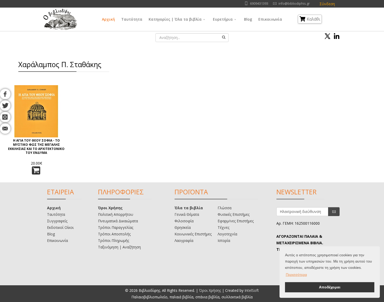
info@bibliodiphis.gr (294, 3)
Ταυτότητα (131, 19)
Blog (248, 19)
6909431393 (259, 3)
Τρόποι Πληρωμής (113, 240)
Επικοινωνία (270, 19)
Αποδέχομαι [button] (329, 287)
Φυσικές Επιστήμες (233, 214)
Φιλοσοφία (184, 220)
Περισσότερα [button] (296, 274)
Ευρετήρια (223, 19)
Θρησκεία (182, 227)
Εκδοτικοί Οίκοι (60, 227)
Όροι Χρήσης (110, 207)
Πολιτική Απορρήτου (115, 214)
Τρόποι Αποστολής (114, 233)
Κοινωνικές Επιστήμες (193, 233)
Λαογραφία (183, 240)
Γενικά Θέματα (186, 214)
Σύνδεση (327, 3)
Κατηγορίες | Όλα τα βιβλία (175, 19)
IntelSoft (252, 290)
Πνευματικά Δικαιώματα (118, 220)
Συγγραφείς (57, 220)
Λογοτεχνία (227, 233)
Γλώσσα (224, 207)
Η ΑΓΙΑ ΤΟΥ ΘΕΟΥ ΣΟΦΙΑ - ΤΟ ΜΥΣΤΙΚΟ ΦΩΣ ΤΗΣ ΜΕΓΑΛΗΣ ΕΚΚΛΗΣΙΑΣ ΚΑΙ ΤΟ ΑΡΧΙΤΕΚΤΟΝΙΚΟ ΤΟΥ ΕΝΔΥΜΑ (36, 146)
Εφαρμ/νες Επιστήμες (236, 220)
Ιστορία (224, 240)
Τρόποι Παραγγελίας (115, 227)
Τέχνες (223, 227)
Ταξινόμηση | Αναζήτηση (119, 247)
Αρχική (108, 19)
